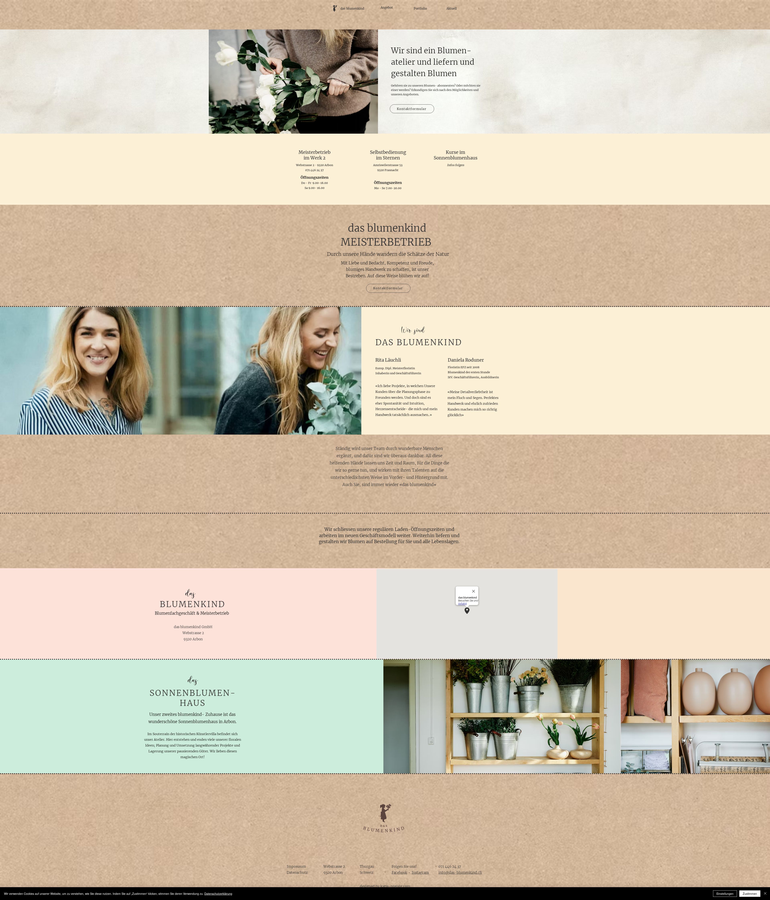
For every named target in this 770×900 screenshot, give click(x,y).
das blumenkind (352, 8)
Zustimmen (750, 894)
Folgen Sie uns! (404, 866)
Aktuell (451, 8)
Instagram (420, 872)
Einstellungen (725, 894)
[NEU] (385, 123)
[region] (349, 17)
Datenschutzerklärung (218, 894)
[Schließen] (765, 893)
